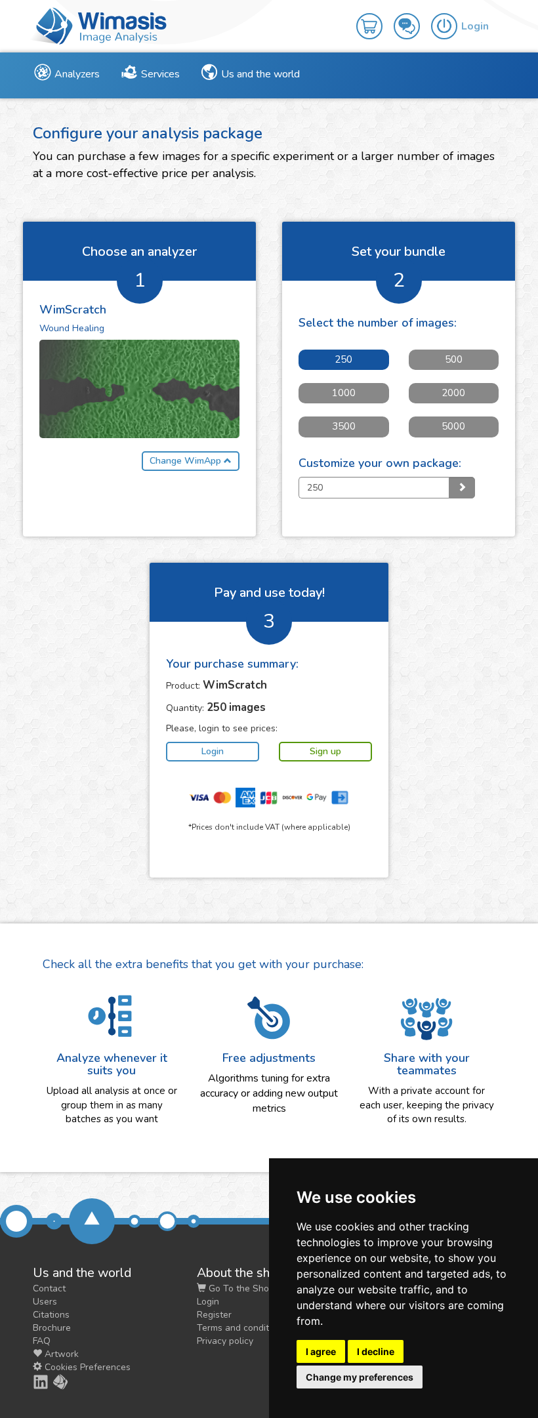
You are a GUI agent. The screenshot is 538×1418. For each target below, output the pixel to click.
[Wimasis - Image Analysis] (98, 25)
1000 (344, 392)
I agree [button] (321, 1351)
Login (208, 1301)
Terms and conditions (241, 1328)
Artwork (60, 1354)
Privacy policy (225, 1341)
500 (454, 359)
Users (45, 1301)
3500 (344, 426)
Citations (51, 1314)
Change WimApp (187, 461)
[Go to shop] (375, 17)
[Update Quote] (462, 487)
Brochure (52, 1328)
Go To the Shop (240, 1288)
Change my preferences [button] (359, 1377)
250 (343, 359)
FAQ (42, 1341)
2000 (453, 392)
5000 (453, 426)
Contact (49, 1288)
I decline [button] (375, 1351)
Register (214, 1314)
